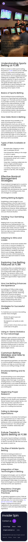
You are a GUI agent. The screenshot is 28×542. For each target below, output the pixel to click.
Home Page (6, 526)
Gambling (5, 36)
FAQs (19, 526)
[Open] (24, 3)
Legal (19, 537)
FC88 (10, 70)
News (13, 526)
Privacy (10, 537)
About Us (5, 537)
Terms (14, 537)
